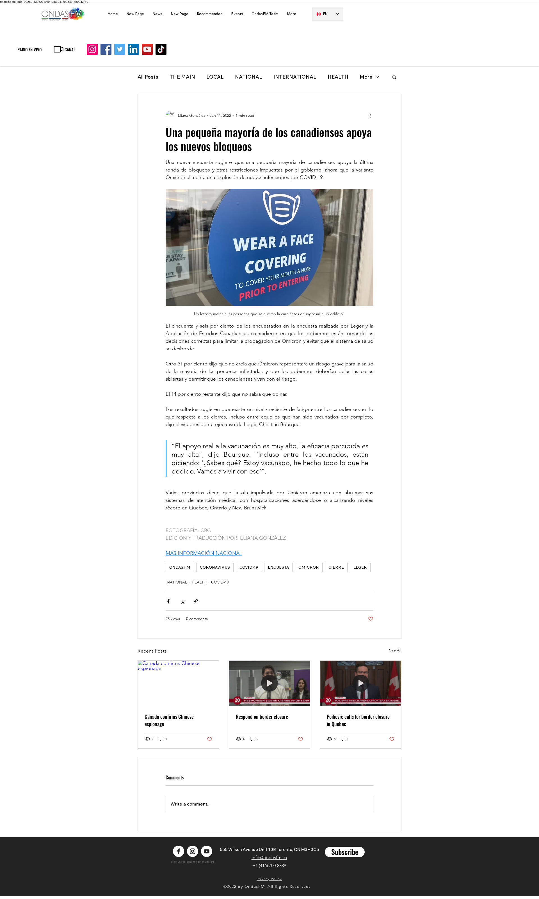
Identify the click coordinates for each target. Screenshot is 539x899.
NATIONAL (248, 77)
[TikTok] (161, 49)
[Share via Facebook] (168, 601)
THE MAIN (182, 77)
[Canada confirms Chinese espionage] (178, 683)
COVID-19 (248, 567)
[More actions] (370, 115)
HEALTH (199, 582)
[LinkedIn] (133, 49)
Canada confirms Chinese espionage (169, 720)
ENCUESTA (278, 567)
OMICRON (308, 567)
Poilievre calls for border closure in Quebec (358, 720)
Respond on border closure (262, 716)
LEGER (360, 567)
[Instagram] (92, 49)
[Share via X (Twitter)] (182, 601)
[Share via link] (195, 601)
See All (395, 650)
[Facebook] (106, 49)
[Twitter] (119, 49)
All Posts (148, 77)
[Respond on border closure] (269, 683)
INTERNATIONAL (294, 77)
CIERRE (336, 567)
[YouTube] (147, 49)
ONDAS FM (179, 567)
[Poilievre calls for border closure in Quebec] (360, 683)
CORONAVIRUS (215, 567)
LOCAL (215, 77)
